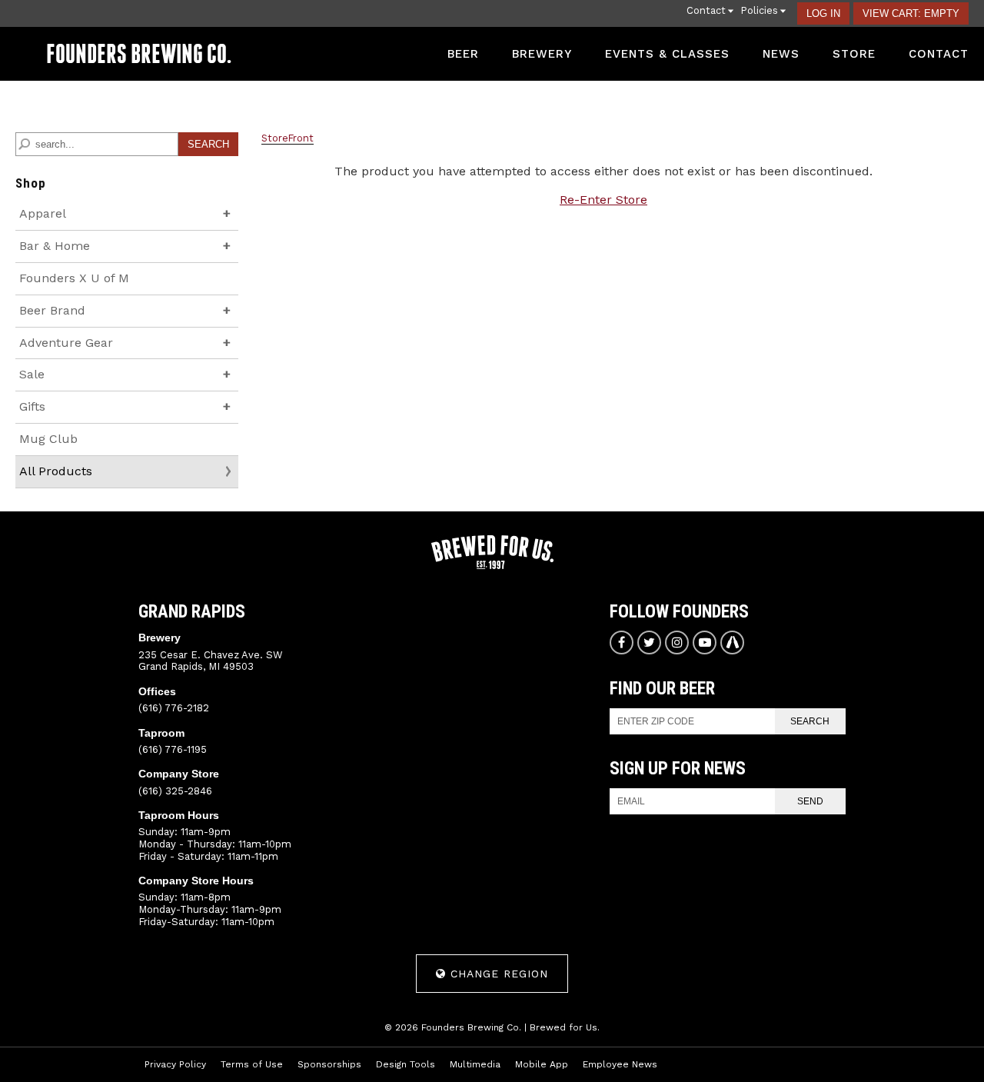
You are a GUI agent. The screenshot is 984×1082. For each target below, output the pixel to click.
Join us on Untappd (732, 642)
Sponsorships (329, 1064)
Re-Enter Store (603, 199)
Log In (823, 13)
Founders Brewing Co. (138, 54)
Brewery (542, 54)
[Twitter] (649, 642)
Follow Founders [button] (679, 611)
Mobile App (541, 1064)
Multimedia (475, 1064)
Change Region (497, 973)
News (781, 54)
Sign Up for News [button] (678, 768)
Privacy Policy (175, 1064)
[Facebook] (621, 642)
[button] (911, 13)
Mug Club (48, 438)
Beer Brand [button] (82, 315)
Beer (463, 54)
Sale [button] (62, 378)
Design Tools (405, 1064)
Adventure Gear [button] (96, 347)
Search (809, 721)
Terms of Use (252, 1064)
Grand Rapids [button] (191, 611)
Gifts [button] (62, 411)
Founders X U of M (74, 278)
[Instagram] (677, 642)
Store (854, 54)
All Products (55, 471)
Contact (939, 54)
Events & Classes (667, 54)
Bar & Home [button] (84, 250)
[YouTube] (704, 642)
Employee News (620, 1064)
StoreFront (287, 138)
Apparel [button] (72, 218)
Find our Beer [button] (662, 688)
